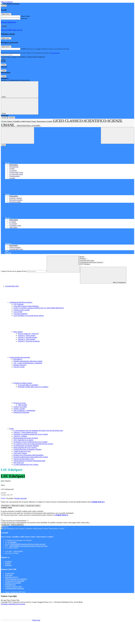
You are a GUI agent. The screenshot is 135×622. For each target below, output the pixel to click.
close (3, 145)
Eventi (11, 428)
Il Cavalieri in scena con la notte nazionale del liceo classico (33, 444)
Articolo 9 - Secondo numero (27, 337)
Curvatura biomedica (20, 314)
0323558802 (12, 542)
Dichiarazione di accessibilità (14, 581)
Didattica (83, 258)
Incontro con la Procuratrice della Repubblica (29, 455)
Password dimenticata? (8, 22)
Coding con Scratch (20, 407)
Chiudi (3, 65)
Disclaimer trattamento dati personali (13, 604)
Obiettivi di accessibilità (13, 583)
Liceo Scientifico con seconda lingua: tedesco (29, 315)
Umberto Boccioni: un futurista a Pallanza (27, 449)
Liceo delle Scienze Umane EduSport (26, 306)
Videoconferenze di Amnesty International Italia (29, 461)
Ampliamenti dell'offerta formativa (91, 262)
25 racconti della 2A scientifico (28, 385)
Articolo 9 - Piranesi (20, 436)
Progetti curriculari (20, 498)
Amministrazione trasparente (14, 588)
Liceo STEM (18, 312)
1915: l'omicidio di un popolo (23, 440)
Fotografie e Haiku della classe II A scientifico (33, 387)
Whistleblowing (10, 585)
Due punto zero (19, 462)
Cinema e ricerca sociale (22, 310)
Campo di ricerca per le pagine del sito (13, 271)
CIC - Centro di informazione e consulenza (28, 363)
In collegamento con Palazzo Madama (26, 445)
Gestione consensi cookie (13, 586)
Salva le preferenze (17, 524)
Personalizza (6, 505)
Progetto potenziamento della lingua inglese (28, 361)
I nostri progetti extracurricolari (19, 357)
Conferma (11, 117)
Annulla (4, 117)
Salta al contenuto (7, 2)
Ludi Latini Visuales (20, 453)
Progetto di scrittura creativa (23, 383)
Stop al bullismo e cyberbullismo (24, 410)
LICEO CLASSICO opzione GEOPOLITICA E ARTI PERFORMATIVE (39, 308)
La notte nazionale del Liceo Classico (26, 464)
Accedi (4, 6)
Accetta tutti (33, 505)
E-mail (23, 49)
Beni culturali (18, 332)
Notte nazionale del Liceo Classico (25, 447)
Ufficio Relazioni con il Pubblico (16, 579)
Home (82, 256)
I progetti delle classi (87, 260)
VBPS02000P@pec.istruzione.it (28, 546)
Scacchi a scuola (19, 367)
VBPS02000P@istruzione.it (27, 544)
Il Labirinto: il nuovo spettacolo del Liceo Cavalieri (30, 442)
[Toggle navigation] (17, 135)
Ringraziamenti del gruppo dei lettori (26, 438)
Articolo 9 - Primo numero (26, 335)
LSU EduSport (19, 304)
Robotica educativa (20, 365)
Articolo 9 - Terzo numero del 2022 (25, 432)
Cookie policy (9, 573)
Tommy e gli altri (19, 408)
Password (24, 18)
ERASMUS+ (18, 359)
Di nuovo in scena (20, 403)
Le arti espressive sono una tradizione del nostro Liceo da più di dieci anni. (38, 430)
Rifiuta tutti (18, 505)
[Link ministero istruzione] (10, 4)
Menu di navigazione (119, 282)
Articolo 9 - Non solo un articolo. (29, 341)
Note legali (8, 575)
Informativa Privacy (11, 577)
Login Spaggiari (55, 53)
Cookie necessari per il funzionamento (14, 521)
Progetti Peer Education (21, 412)
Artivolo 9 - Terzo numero (26, 339)
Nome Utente (25, 16)
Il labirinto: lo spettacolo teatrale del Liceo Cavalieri (31, 434)
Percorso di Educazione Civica (24, 459)
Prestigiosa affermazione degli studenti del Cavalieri (31, 457)
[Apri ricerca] (117, 135)
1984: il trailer (22, 405)
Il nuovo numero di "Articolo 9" (28, 333)
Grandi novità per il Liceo (22, 451)
